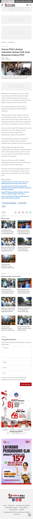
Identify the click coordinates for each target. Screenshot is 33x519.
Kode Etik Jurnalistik (11, 507)
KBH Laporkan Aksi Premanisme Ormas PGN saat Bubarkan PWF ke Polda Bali (24, 231)
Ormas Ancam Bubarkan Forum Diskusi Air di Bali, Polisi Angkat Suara (8, 266)
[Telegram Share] (26, 212)
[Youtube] (20, 500)
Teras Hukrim (4, 46)
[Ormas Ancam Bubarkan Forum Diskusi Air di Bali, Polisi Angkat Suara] (8, 259)
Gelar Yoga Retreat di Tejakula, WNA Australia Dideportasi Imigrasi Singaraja (15, 197)
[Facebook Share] (15, 212)
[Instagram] (16, 500)
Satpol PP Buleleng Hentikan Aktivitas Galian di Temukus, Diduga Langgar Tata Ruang (15, 193)
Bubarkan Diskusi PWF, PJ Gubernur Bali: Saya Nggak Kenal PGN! (8, 248)
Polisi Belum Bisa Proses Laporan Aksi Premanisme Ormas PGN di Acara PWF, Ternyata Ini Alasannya (8, 231)
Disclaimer (11, 505)
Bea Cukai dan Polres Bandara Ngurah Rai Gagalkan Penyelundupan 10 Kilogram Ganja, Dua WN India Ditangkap (16, 187)
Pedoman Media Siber (23, 505)
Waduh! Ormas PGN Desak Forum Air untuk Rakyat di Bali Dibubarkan (24, 328)
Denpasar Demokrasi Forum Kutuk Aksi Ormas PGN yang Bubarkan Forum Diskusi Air (24, 248)
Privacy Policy (23, 507)
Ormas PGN (22, 203)
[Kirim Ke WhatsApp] (30, 212)
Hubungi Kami (13, 509)
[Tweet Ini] (19, 212)
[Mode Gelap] (27, 4)
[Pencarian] (31, 4)
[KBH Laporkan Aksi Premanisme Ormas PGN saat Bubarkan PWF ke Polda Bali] (25, 224)
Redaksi (7, 58)
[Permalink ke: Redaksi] (2, 58)
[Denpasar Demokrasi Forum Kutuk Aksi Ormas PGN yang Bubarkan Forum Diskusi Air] (25, 242)
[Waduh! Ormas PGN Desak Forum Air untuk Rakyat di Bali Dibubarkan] (25, 320)
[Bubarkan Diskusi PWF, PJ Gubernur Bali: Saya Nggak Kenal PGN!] (8, 242)
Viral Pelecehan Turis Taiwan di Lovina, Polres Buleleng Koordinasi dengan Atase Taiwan (15, 182)
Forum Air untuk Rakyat (9, 203)
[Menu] (2, 4)
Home (5, 505)
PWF (3, 206)
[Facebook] (13, 500)
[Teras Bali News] (9, 4)
